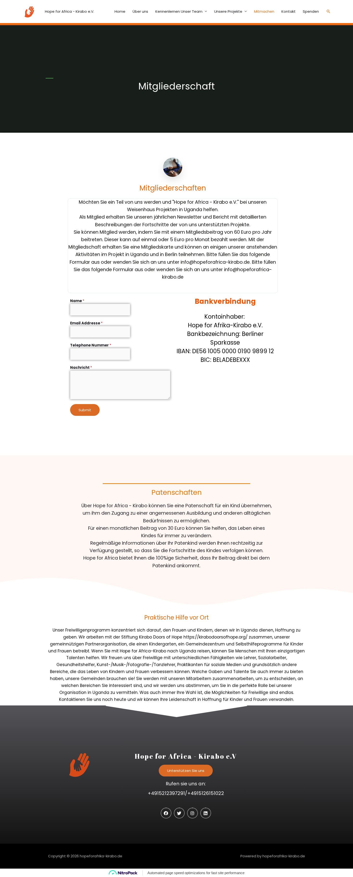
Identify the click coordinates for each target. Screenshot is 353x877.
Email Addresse (86, 323)
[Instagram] (192, 813)
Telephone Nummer (90, 345)
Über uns (140, 11)
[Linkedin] (205, 813)
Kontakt (288, 11)
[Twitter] (179, 813)
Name (77, 300)
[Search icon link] (328, 11)
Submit (85, 409)
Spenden (311, 11)
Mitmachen (264, 11)
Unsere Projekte (228, 11)
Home (120, 11)
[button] (186, 770)
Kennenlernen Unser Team (178, 11)
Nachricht (81, 367)
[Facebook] (166, 813)
